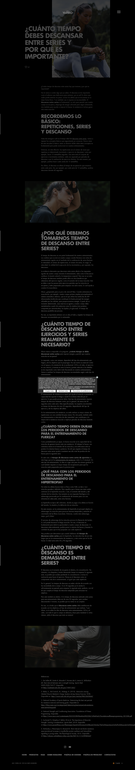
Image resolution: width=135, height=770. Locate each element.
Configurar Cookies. (45, 386)
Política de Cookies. (74, 388)
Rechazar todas (63, 391)
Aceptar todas (49, 391)
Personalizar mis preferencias (82, 391)
